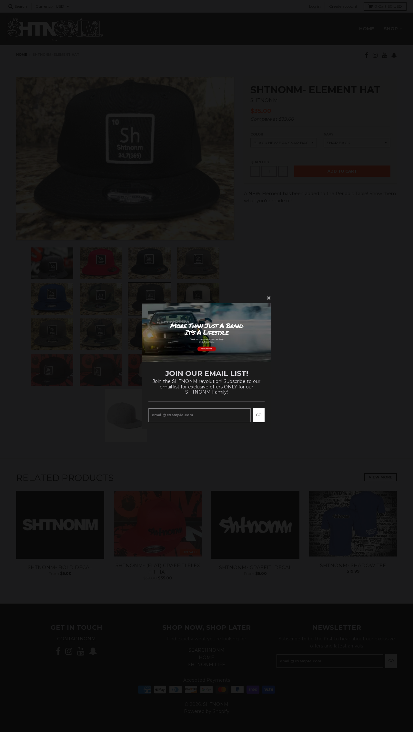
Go (258, 415)
